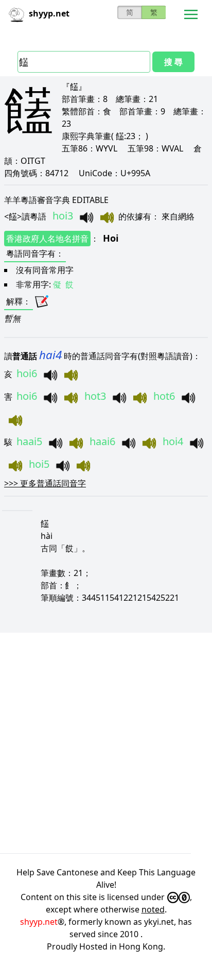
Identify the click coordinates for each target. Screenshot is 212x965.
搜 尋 (173, 61)
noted (153, 909)
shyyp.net (39, 921)
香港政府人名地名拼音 (47, 238)
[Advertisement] (106, 743)
